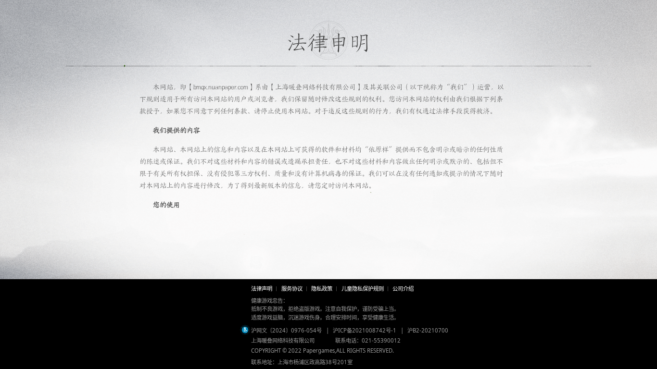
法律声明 (261, 288)
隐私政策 (321, 288)
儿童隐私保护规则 (362, 288)
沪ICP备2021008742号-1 (364, 330)
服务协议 (292, 288)
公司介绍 (403, 288)
